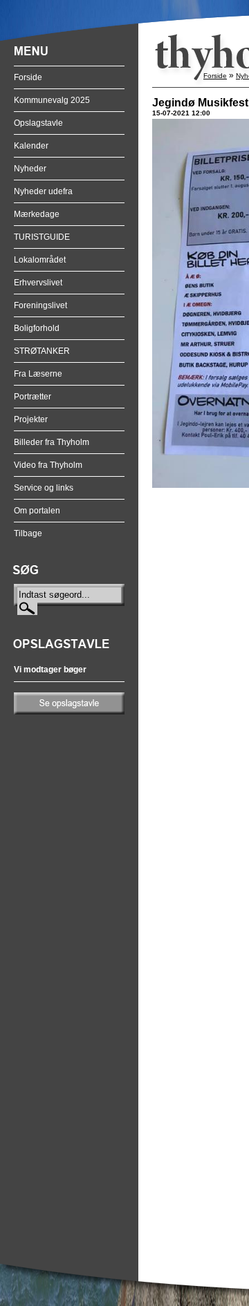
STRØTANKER (42, 351)
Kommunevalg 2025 (52, 100)
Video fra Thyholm (48, 465)
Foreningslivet (40, 305)
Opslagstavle (38, 123)
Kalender (31, 146)
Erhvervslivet (38, 282)
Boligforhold (36, 328)
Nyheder (30, 168)
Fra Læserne (38, 374)
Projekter (31, 419)
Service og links (43, 488)
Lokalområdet (40, 260)
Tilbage (28, 533)
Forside (28, 77)
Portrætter (32, 396)
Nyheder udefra (43, 191)
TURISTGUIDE (42, 237)
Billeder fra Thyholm (51, 442)
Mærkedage (36, 214)
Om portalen (37, 510)
